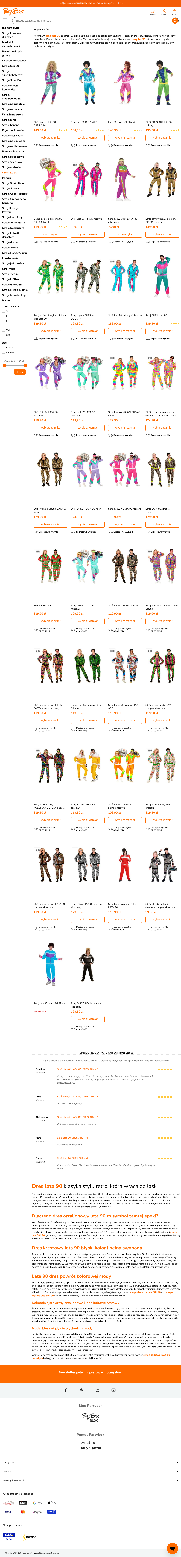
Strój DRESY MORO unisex (123, 605)
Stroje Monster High (14, 295)
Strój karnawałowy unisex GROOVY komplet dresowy (160, 413)
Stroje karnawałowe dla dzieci (14, 35)
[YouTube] (113, 1396)
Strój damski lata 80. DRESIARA (45, 123)
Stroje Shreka (10, 188)
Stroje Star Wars (12, 135)
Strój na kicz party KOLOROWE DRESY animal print (49, 808)
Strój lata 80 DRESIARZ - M (72, 1137)
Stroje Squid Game (13, 183)
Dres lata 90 (9, 172)
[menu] (5, 20)
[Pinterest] (82, 1396)
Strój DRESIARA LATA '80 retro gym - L (122, 220)
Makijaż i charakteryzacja (11, 44)
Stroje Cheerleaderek (15, 193)
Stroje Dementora (13, 228)
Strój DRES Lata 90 (156, 315)
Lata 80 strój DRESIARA (121, 122)
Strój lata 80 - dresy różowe (86, 218)
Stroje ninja (9, 120)
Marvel (6, 300)
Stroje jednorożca (13, 263)
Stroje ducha (10, 242)
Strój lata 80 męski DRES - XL (50, 1003)
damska (10, 352)
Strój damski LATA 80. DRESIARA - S (78, 1069)
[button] (152, 12)
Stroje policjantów (13, 104)
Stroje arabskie (11, 167)
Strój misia (8, 268)
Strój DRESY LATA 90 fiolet (86, 508)
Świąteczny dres (42, 605)
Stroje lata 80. (11, 66)
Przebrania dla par (13, 151)
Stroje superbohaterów (12, 73)
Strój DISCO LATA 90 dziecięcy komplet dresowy (160, 905)
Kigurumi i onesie (13, 130)
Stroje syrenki (10, 274)
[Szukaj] (175, 21)
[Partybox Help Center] (90, 1453)
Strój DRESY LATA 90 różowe (124, 508)
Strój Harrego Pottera (10, 210)
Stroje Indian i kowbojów (10, 87)
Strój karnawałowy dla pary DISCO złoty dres (160, 220)
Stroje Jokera (10, 247)
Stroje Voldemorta (13, 222)
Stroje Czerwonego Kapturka (14, 201)
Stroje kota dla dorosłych (11, 235)
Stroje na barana (12, 109)
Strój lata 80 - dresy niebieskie (125, 315)
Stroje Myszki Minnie (15, 290)
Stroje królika (10, 279)
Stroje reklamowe (13, 156)
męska (9, 347)
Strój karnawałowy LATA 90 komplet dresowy (49, 905)
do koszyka (50, 234)
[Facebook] (66, 1396)
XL (7, 325)
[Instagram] (97, 1396)
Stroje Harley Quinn (14, 253)
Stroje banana (10, 125)
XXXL (9, 335)
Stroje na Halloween (15, 146)
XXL (8, 330)
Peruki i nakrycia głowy (12, 53)
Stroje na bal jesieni (14, 141)
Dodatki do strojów (14, 60)
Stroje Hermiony (12, 217)
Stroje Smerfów (11, 80)
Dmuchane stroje (12, 114)
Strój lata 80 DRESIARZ (84, 122)
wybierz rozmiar (50, 137)
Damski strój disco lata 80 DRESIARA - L (48, 220)
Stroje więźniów (12, 162)
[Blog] (90, 1424)
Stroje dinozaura (12, 284)
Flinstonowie (10, 258)
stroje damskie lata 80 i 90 (145, 1292)
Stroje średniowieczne (11, 96)
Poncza (6, 178)
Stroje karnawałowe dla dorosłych (14, 26)
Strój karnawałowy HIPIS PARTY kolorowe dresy (48, 706)
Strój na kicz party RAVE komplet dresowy (158, 706)
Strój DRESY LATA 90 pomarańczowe (120, 806)
